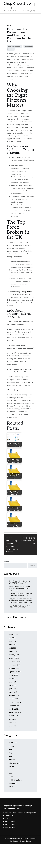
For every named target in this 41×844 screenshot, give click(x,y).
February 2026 (14, 655)
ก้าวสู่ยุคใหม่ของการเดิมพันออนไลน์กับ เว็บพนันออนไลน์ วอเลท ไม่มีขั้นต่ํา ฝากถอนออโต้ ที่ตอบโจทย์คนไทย (20, 601)
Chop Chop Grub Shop (17, 5)
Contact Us (9, 816)
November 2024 (15, 706)
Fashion (11, 766)
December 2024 (15, 702)
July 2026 (12, 638)
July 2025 (12, 679)
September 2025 (15, 672)
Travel (11, 787)
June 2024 (12, 723)
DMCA (7, 819)
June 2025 (12, 682)
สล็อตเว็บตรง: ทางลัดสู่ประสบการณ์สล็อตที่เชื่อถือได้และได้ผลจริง (20, 594)
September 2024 (15, 712)
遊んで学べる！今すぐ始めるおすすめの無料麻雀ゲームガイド (20, 582)
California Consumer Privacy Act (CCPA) (20, 813)
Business (12, 760)
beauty (11, 746)
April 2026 (12, 648)
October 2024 (14, 709)
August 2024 (13, 716)
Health (11, 777)
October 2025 (14, 668)
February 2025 (14, 695)
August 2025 (13, 675)
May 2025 (12, 685)
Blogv (11, 756)
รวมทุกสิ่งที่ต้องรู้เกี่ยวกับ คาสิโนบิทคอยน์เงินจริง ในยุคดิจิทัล (20, 607)
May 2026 (12, 645)
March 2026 (13, 651)
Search (6, 562)
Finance (12, 770)
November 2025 (14, 665)
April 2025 (12, 689)
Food (10, 773)
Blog (9, 25)
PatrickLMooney (14, 46)
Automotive (13, 743)
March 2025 (13, 692)
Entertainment (14, 763)
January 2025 (14, 699)
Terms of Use (10, 827)
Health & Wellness (15, 780)
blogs (11, 753)
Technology (13, 783)
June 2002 (12, 726)
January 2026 (14, 658)
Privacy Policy (10, 822)
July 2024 (12, 719)
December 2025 (15, 662)
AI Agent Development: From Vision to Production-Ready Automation (19, 588)
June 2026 (12, 641)
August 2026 (13, 634)
